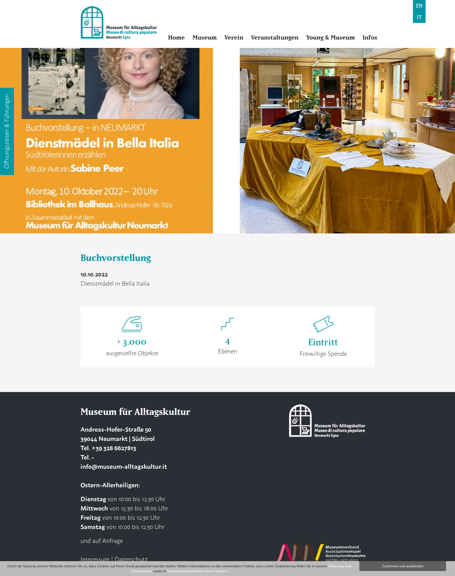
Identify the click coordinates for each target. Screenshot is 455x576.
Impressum (95, 559)
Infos (369, 37)
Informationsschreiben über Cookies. (197, 571)
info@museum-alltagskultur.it (123, 466)
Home (176, 37)
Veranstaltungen (274, 37)
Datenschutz (131, 559)
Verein (233, 37)
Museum (205, 37)
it (419, 17)
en (419, 5)
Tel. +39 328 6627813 (108, 447)
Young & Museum (330, 37)
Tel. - (87, 457)
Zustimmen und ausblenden (402, 566)
